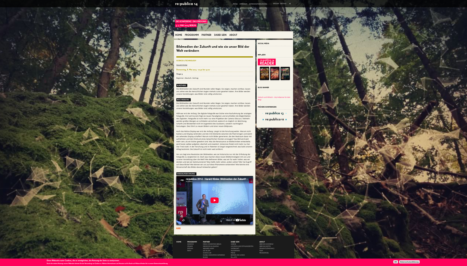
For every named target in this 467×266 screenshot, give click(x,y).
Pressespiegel (264, 253)
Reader (205, 257)
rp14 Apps (234, 257)
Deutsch (283, 4)
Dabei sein (235, 242)
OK (395, 262)
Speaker (190, 246)
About (262, 242)
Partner (206, 242)
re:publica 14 (186, 3)
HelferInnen (235, 251)
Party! (189, 251)
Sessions (190, 244)
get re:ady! (206, 251)
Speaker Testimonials (266, 248)
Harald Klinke (181, 65)
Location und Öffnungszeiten (242, 246)
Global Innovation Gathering (214, 255)
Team (261, 251)
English (276, 4)
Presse (235, 4)
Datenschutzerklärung (258, 4)
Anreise (233, 244)
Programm (192, 242)
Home (178, 242)
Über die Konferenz (266, 244)
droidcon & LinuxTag (211, 246)
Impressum (243, 4)
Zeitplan (190, 248)
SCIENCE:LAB (207, 253)
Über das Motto (265, 246)
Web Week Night (208, 248)
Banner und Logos (238, 255)
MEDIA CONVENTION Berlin (212, 244)
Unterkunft (235, 248)
